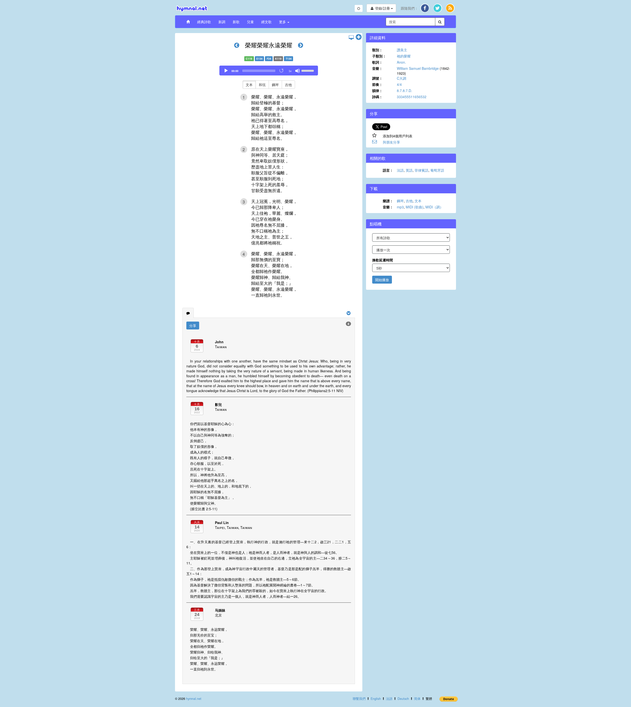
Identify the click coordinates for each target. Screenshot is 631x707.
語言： (388, 170)
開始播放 (382, 279)
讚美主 (402, 49)
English (376, 698)
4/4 (399, 84)
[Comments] (188, 313)
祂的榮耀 (404, 56)
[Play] (226, 70)
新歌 (236, 21)
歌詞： (377, 62)
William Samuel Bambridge (418, 68)
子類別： (379, 56)
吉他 (288, 84)
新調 (221, 21)
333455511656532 (411, 96)
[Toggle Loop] (281, 70)
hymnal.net (193, 698)
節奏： (377, 84)
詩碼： (377, 96)
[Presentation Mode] (351, 37)
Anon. (401, 62)
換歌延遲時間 (382, 259)
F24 (269, 58)
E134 (259, 58)
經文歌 (266, 21)
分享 (192, 325)
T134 (289, 58)
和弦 (262, 84)
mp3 (400, 206)
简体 (417, 698)
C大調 (401, 78)
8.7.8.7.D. (404, 90)
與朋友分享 (391, 142)
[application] (268, 70)
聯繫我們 (359, 698)
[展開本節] (359, 37)
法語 (400, 170)
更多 (283, 21)
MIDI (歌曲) (414, 206)
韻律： (377, 90)
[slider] (308, 70)
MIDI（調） (434, 206)
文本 (249, 84)
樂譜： (388, 200)
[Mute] (297, 70)
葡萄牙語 (437, 170)
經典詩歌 (204, 21)
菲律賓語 (421, 170)
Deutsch (403, 698)
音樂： (377, 68)
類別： (377, 49)
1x (290, 71)
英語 (409, 170)
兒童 (250, 21)
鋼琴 (275, 84)
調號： (377, 78)
